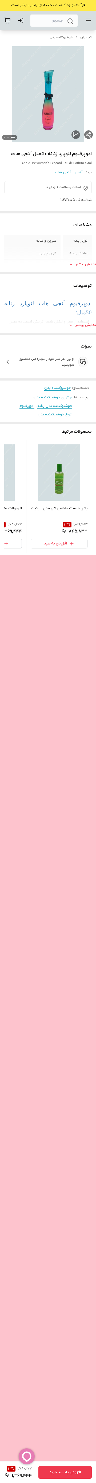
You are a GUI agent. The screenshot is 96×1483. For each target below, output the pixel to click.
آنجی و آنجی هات (68, 172)
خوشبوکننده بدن (61, 37)
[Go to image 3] (4, 137)
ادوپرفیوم (26, 405)
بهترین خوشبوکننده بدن (53, 397)
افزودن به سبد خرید (65, 1472)
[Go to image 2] (8, 137)
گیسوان (86, 37)
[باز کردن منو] (87, 20)
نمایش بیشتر (85, 264)
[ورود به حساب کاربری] (21, 20)
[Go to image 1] (13, 137)
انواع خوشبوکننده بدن (55, 414)
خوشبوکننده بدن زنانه (54, 405)
